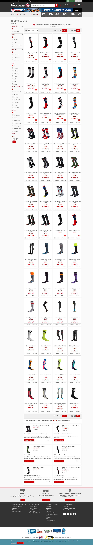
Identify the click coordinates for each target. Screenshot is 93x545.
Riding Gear (14, 18)
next (78, 30)
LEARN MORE (46, 500)
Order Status (49, 508)
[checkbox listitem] (13, 29)
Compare (28, 61)
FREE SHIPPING (40, 1)
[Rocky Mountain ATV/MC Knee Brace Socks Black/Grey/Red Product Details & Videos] (30, 59)
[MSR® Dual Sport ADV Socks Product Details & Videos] (30, 90)
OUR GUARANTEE (70, 500)
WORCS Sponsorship (17, 509)
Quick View (34, 61)
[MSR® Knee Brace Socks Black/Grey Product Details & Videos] (74, 59)
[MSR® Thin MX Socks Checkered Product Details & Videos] (60, 59)
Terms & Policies (33, 506)
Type (13, 34)
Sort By (26, 30)
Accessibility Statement (34, 512)
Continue (20, 543)
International (49, 521)
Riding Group (15, 86)
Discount (14, 26)
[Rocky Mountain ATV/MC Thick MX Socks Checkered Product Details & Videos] (45, 90)
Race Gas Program (16, 511)
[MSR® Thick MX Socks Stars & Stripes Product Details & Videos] (45, 120)
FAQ (47, 518)
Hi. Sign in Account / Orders (67, 5)
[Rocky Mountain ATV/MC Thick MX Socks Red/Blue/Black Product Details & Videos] (60, 90)
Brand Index (66, 506)
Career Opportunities (17, 506)
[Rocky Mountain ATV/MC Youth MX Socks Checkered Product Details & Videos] (60, 120)
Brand (13, 110)
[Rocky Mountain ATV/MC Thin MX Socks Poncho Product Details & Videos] (74, 90)
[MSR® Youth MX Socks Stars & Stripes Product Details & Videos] (74, 235)
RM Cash (71, 1)
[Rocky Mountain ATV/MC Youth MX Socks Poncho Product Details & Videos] (74, 120)
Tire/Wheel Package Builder (69, 509)
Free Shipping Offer (50, 512)
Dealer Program (15, 508)
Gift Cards (48, 509)
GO (14, 141)
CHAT (22, 500)
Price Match (49, 511)
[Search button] (56, 5)
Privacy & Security (33, 508)
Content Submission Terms (35, 509)
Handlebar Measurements (69, 508)
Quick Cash (48, 517)
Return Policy (32, 511)
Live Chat (80, 1)
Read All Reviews (29, 440)
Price (13, 133)
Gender (14, 49)
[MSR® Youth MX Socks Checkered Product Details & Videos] (60, 235)
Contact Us (48, 506)
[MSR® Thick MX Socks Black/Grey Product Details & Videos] (30, 120)
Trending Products (50, 520)
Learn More (13, 543)
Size (12, 63)
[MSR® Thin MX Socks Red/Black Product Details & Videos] (45, 59)
